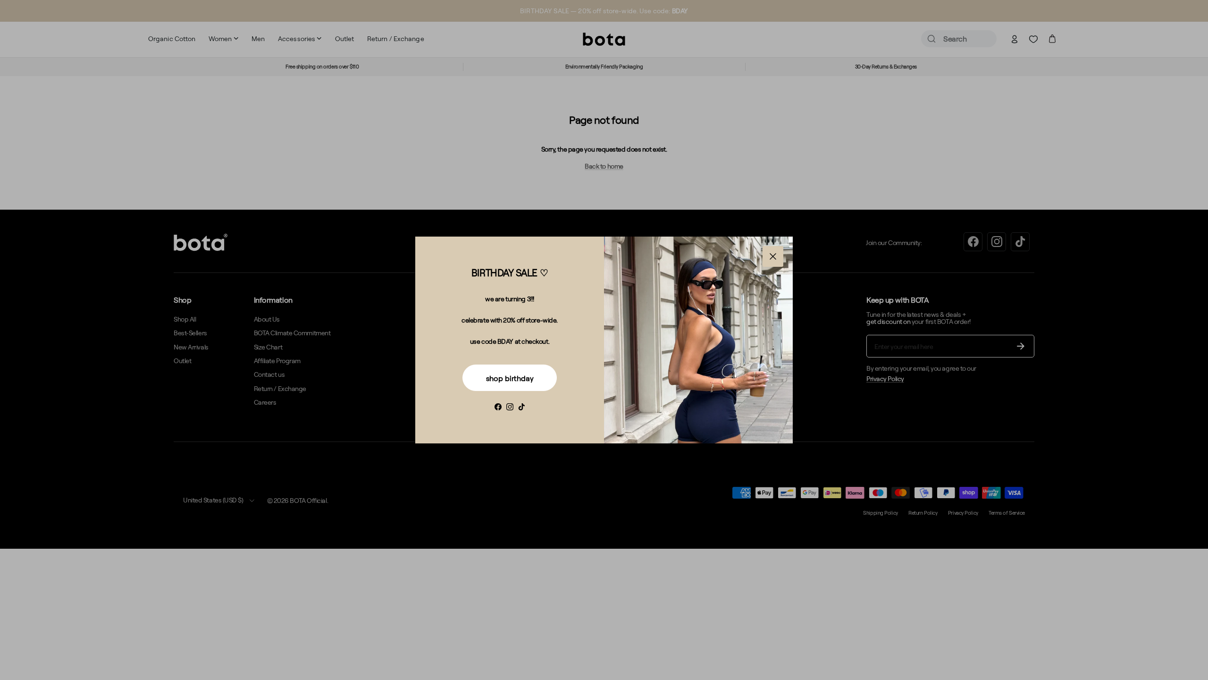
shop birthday (510, 378)
